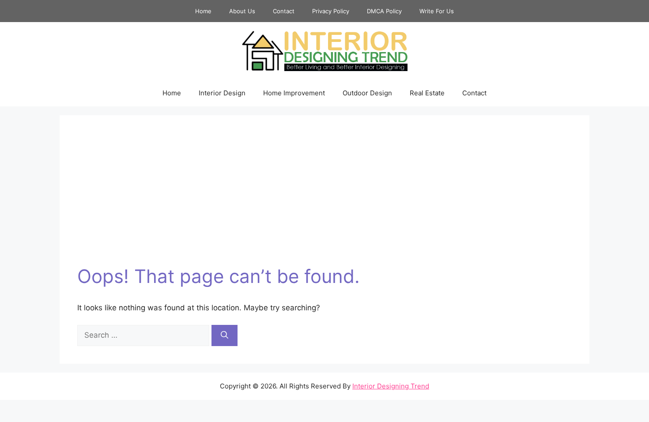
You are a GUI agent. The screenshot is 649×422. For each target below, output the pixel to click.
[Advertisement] (324, 199)
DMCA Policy (384, 11)
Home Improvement (294, 93)
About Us (242, 11)
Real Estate (427, 93)
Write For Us (436, 11)
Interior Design (222, 93)
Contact (283, 11)
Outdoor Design (367, 93)
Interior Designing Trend (390, 386)
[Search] (224, 335)
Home (203, 11)
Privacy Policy (330, 11)
